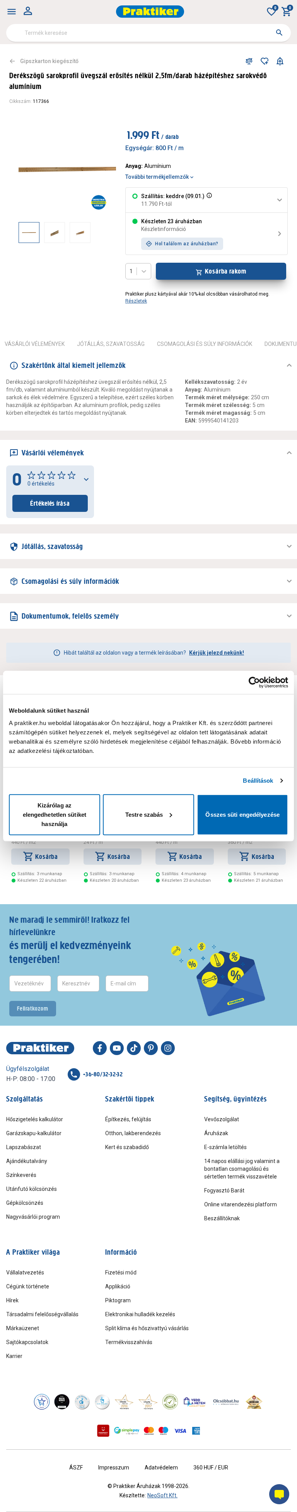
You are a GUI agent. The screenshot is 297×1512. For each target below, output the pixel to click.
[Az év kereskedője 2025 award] (254, 1401)
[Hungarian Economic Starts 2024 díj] (42, 1401)
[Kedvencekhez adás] (264, 61)
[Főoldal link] (150, 11)
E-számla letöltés (225, 1147)
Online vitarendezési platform (240, 1204)
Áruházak (216, 1133)
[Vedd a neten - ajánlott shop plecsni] (195, 1401)
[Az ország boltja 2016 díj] (124, 1401)
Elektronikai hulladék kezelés (140, 1314)
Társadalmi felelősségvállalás (42, 1314)
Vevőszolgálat (221, 1119)
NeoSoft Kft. (162, 1495)
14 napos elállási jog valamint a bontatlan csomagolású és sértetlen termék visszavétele (242, 1169)
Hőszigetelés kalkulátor (34, 1119)
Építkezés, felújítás (128, 1119)
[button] (208, 200)
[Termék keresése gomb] (279, 32)
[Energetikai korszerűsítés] (98, 202)
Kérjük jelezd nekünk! (216, 653)
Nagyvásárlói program (33, 1217)
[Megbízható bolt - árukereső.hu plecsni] (170, 1401)
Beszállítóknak (222, 1218)
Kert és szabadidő (127, 1147)
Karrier (14, 1356)
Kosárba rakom (225, 271)
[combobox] (148, 33)
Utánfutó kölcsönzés (31, 1189)
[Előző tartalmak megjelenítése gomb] (18, 232)
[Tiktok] (134, 1048)
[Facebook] (100, 1048)
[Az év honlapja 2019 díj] (102, 1401)
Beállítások (258, 780)
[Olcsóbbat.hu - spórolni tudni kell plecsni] (226, 1401)
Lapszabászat (23, 1147)
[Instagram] (168, 1048)
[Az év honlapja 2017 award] (148, 1401)
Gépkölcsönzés (24, 1203)
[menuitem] (11, 11)
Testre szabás (144, 814)
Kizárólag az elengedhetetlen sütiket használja (54, 814)
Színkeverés (21, 1175)
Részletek (136, 301)
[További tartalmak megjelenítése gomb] (100, 232)
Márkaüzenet (22, 1328)
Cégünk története (27, 1286)
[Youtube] (117, 1048)
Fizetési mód (121, 1272)
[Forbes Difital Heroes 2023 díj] (62, 1401)
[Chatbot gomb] (279, 1494)
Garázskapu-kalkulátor (33, 1133)
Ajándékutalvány (26, 1161)
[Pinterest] (151, 1048)
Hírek (12, 1300)
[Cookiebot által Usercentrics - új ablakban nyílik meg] (254, 682)
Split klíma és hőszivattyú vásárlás (147, 1328)
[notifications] (280, 61)
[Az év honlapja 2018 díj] (82, 1401)
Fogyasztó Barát (224, 1190)
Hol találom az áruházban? (186, 243)
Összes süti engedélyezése (242, 814)
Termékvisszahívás (128, 1342)
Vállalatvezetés (25, 1272)
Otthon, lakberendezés (133, 1133)
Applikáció (117, 1286)
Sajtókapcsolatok (27, 1342)
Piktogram (118, 1300)
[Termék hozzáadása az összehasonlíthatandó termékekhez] (249, 61)
